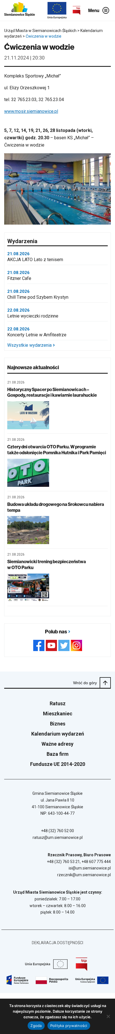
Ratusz (58, 703)
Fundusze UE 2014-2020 (57, 764)
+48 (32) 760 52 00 (57, 830)
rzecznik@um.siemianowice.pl (84, 875)
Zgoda (36, 1025)
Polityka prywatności (68, 1025)
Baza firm (58, 754)
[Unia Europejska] (56, 10)
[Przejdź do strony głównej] (19, 10)
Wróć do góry (85, 683)
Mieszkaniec (57, 713)
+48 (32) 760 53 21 (63, 861)
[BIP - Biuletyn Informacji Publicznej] (76, 10)
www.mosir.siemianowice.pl (31, 111)
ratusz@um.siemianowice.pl (58, 837)
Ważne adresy (57, 744)
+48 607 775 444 (96, 861)
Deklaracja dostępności (57, 943)
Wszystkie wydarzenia (29, 345)
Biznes (57, 724)
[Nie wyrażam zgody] (108, 1016)
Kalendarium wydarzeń (57, 734)
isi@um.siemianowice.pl (90, 868)
